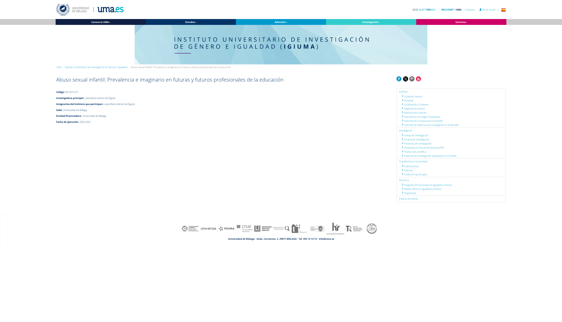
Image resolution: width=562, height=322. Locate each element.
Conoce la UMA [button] (100, 22)
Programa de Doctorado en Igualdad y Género (428, 185)
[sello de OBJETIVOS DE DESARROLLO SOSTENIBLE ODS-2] (190, 228)
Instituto (403, 91)
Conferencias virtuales (415, 174)
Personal (408, 100)
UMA (58, 67)
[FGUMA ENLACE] (226, 228)
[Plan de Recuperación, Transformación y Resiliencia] (353, 228)
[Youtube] (418, 78)
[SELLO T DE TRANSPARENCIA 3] (299, 228)
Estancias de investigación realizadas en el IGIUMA (430, 155)
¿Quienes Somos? (413, 96)
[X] (405, 78)
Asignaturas (410, 193)
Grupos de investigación (416, 139)
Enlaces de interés (408, 198)
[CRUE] (244, 228)
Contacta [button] (468, 9)
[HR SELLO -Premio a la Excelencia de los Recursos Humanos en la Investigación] (335, 228)
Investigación (405, 130)
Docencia (404, 180)
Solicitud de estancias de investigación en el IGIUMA (431, 125)
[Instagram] (412, 78)
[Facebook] (399, 78)
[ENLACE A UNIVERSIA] (208, 228)
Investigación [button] (370, 22)
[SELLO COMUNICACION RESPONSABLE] (281, 228)
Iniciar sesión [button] (489, 9)
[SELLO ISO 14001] (317, 228)
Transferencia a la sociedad (413, 161)
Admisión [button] (280, 22)
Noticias (408, 170)
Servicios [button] (460, 22)
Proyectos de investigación (418, 143)
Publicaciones (411, 166)
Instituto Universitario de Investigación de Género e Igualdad (96, 67)
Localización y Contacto (416, 104)
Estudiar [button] (190, 22)
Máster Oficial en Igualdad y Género (422, 189)
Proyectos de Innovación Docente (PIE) (424, 147)
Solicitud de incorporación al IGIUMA (423, 121)
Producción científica (415, 151)
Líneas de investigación (416, 135)
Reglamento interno (414, 108)
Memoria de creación (415, 112)
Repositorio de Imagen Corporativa (422, 116)
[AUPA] (263, 228)
